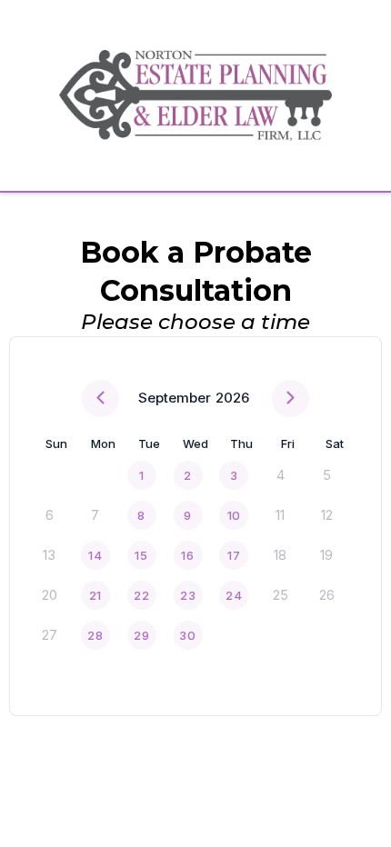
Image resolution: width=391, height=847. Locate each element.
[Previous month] (100, 398)
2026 (232, 397)
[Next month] (290, 398)
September (174, 397)
